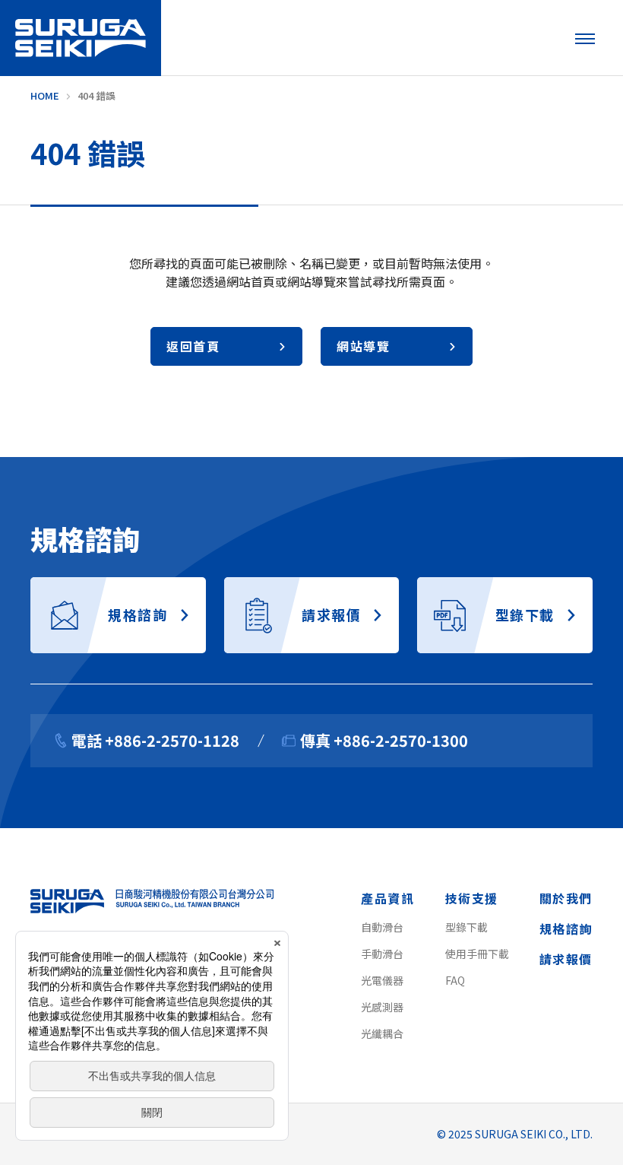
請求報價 (566, 959)
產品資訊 (387, 898)
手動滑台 (382, 953)
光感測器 (382, 1006)
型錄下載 (466, 927)
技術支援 (471, 898)
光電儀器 (382, 980)
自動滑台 (382, 927)
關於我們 (566, 898)
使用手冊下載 (477, 953)
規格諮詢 (566, 928)
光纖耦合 (382, 1033)
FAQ (455, 980)
